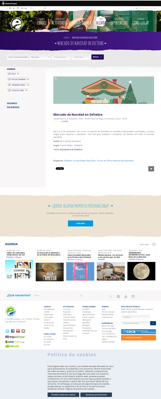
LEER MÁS (80, 223)
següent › (153, 244)
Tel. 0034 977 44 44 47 (15, 321)
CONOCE (42, 21)
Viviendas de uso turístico (89, 331)
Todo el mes (17, 90)
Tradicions (51, 257)
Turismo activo (69, 319)
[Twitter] (6, 8)
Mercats (41, 257)
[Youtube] (13, 8)
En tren (47, 344)
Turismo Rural (69, 317)
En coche (47, 336)
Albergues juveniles (86, 321)
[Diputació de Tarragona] (80, 3)
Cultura (17, 257)
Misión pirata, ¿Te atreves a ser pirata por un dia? (110, 256)
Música (71, 259)
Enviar (153, 323)
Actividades (59, 21)
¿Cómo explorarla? (48, 313)
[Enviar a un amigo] (151, 168)
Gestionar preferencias (96, 394)
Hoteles (85, 309)
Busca (96, 57)
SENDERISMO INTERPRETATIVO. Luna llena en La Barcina (139, 255)
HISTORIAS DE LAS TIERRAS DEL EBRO (109, 336)
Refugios (86, 325)
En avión (47, 341)
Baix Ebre (91, 160)
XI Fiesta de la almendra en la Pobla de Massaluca (48, 254)
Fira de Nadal (79, 160)
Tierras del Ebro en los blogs (109, 329)
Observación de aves (70, 337)
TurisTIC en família (49, 326)
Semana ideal (18, 85)
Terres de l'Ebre (104, 160)
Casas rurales (88, 317)
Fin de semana (18, 79)
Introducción (49, 309)
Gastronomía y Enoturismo (69, 326)
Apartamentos (88, 314)
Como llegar (140, 21)
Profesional (49, 322)
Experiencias (119, 21)
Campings (86, 311)
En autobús (48, 339)
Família (9, 257)
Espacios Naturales (67, 313)
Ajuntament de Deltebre (70, 149)
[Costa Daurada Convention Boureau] (138, 331)
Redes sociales (108, 341)
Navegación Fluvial (68, 331)
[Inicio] (18, 20)
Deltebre (68, 160)
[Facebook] (10, 8)
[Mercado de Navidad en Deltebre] (103, 90)
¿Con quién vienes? (48, 318)
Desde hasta (79, 251)
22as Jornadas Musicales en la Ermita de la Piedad (79, 256)
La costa (66, 309)
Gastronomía (43, 260)
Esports (140, 259)
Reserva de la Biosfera (123, 160)
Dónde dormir (82, 21)
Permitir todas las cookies (63, 394)
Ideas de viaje (108, 325)
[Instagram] (17, 8)
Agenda (101, 21)
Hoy (13, 74)
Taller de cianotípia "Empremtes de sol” (15, 254)
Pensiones (86, 328)
